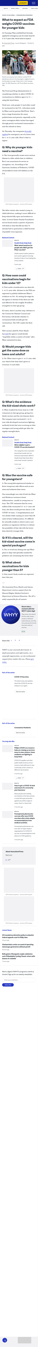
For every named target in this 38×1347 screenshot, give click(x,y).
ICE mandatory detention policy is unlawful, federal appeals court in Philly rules (18, 936)
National (25, 8)
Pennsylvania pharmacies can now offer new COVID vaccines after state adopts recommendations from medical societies (24, 818)
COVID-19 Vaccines (8, 15)
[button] (4, 1340)
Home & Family (15, 8)
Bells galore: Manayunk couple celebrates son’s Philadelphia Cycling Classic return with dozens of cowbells (18, 956)
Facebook (11, 640)
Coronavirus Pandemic (24, 15)
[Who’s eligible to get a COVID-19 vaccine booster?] (7, 443)
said (7, 334)
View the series (20, 692)
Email (19, 640)
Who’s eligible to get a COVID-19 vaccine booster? (24, 446)
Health (6, 8)
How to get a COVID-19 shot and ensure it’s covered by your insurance (24, 787)
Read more (9, 855)
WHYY (8, 3)
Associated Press (9, 43)
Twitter (15, 640)
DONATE (23, 3)
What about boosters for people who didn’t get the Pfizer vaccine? (23, 247)
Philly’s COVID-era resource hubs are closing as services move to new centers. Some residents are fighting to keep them (24, 752)
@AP (9, 860)
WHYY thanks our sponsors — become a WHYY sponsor (19, 204)
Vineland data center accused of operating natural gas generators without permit (17, 945)
